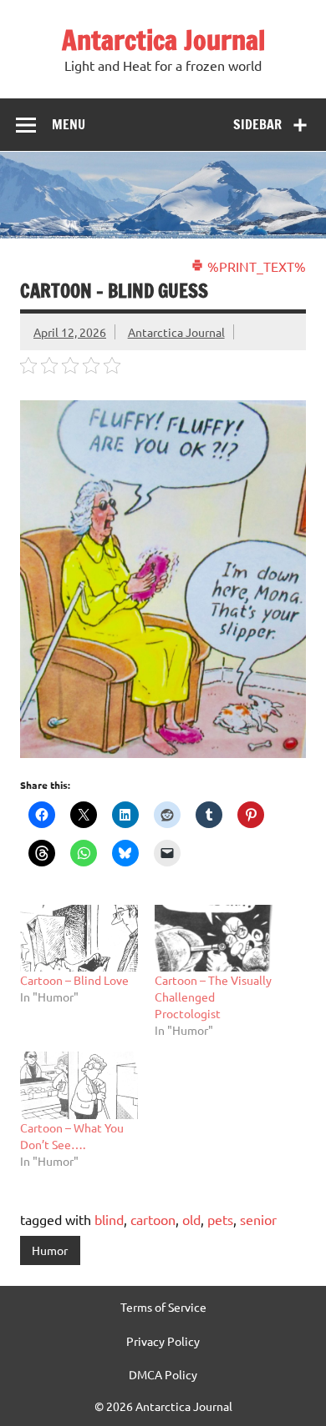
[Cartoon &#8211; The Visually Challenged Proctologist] (214, 938)
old (191, 1219)
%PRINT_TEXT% (255, 266)
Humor (50, 1250)
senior (258, 1219)
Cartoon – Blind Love (74, 979)
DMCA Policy (163, 1374)
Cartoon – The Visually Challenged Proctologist (213, 996)
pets (220, 1219)
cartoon (153, 1219)
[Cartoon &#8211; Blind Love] (79, 938)
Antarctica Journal (163, 40)
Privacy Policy (163, 1341)
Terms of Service (163, 1307)
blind (109, 1219)
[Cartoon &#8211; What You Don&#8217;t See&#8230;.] (79, 1085)
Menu (68, 124)
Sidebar (257, 124)
